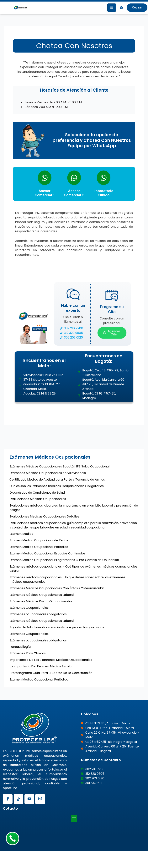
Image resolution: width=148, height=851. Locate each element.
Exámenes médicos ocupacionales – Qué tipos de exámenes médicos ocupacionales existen (73, 568)
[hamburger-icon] (111, 7)
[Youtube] (29, 799)
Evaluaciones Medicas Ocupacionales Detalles (44, 516)
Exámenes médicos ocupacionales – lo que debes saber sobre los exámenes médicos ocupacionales (67, 579)
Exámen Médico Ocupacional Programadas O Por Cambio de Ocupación (64, 560)
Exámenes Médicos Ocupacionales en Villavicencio (47, 473)
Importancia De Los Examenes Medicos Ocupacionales (50, 660)
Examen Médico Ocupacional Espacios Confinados (47, 553)
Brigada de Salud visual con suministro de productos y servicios (56, 627)
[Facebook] (8, 799)
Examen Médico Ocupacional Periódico (38, 547)
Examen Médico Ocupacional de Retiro (38, 540)
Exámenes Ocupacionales (29, 607)
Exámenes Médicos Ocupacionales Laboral (41, 595)
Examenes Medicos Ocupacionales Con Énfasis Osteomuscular (56, 588)
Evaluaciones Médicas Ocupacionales (37, 499)
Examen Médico (21, 534)
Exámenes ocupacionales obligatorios (38, 614)
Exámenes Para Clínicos (27, 653)
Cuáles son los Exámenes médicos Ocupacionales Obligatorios (56, 486)
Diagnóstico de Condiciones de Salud (37, 492)
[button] (74, 818)
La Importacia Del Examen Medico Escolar (41, 666)
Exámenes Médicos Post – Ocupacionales (40, 601)
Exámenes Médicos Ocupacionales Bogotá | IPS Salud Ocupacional (59, 466)
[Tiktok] (18, 799)
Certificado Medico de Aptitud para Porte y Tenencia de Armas (57, 479)
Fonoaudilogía (20, 647)
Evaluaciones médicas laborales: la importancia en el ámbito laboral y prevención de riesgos (73, 507)
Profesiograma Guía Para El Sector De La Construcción (50, 673)
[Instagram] (40, 799)
